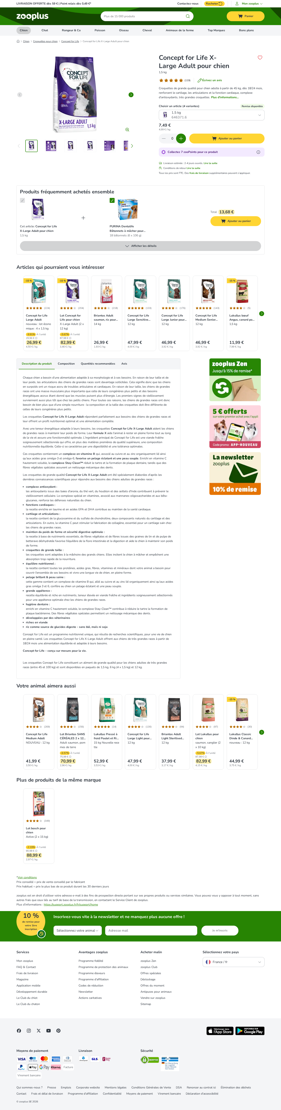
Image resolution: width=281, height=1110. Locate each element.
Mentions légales (116, 1087)
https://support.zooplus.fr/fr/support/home (71, 905)
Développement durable (31, 992)
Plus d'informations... (225, 97)
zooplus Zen (148, 961)
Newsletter (86, 992)
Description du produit (37, 364)
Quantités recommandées (98, 364)
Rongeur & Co (71, 30)
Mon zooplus (24, 961)
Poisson (100, 30)
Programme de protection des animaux (103, 967)
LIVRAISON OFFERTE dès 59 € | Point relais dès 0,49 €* (53, 4)
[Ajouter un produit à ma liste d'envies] (260, 57)
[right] (131, 94)
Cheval (147, 30)
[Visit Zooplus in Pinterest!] (58, 1030)
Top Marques (216, 30)
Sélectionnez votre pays (221, 952)
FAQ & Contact (26, 967)
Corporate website (88, 1087)
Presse (51, 1087)
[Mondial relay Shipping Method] (106, 1060)
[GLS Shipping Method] (95, 1060)
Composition (66, 364)
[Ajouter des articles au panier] (181, 138)
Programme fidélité (91, 961)
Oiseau (124, 30)
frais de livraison (199, 173)
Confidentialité (112, 1094)
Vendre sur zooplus (152, 998)
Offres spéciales (150, 973)
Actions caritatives (90, 998)
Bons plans (246, 30)
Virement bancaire (169, 1094)
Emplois (66, 1087)
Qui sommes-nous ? (29, 1087)
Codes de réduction (91, 986)
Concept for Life (70, 41)
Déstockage (147, 979)
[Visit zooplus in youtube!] (48, 1030)
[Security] (149, 1060)
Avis (124, 364)
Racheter (212, 4)
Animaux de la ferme (180, 30)
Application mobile (28, 986)
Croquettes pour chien (45, 41)
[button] (250, 3)
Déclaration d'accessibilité (202, 1094)
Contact (21, 1094)
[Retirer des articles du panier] (164, 138)
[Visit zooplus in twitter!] (38, 1030)
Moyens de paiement (139, 1094)
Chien (24, 30)
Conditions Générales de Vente (151, 1087)
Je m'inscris (220, 930)
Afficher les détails (144, 246)
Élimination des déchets (236, 1087)
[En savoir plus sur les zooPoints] (258, 152)
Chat (45, 30)
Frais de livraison (27, 973)
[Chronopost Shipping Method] (83, 1060)
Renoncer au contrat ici (201, 1087)
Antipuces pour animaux (156, 992)
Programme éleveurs (92, 973)
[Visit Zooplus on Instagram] (28, 1030)
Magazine (22, 979)
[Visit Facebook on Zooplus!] (18, 1030)
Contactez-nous (188, 4)
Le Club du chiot (26, 998)
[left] (19, 94)
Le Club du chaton (28, 1004)
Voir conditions (27, 877)
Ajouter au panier (243, 222)
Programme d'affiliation (94, 979)
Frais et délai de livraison (47, 1094)
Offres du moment (152, 986)
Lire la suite (210, 163)
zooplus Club (148, 967)
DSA (179, 1087)
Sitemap (145, 1004)
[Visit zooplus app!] (220, 1034)
